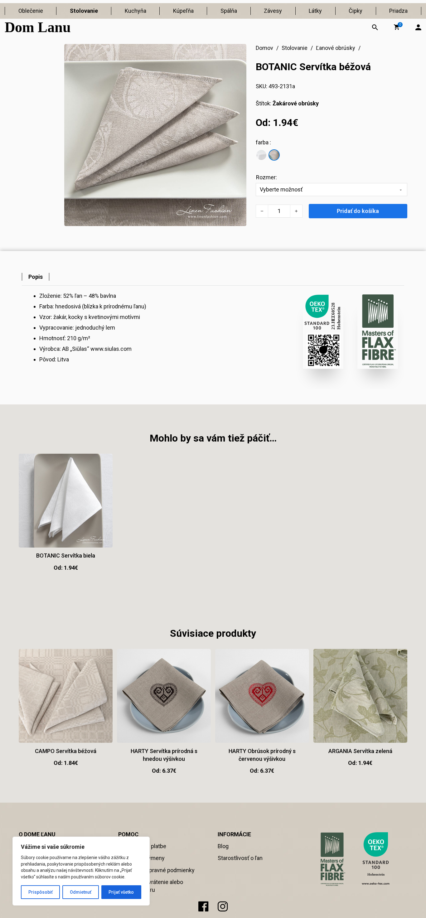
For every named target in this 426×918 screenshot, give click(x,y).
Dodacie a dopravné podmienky (156, 870)
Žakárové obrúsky (296, 103)
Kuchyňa (135, 10)
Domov (264, 48)
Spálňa (228, 10)
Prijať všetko (121, 892)
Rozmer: (266, 177)
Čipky (355, 10)
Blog (223, 846)
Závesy (273, 10)
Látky (315, 10)
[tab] (35, 277)
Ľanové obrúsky (335, 48)
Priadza (398, 10)
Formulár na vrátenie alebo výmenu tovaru (150, 886)
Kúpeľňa (183, 10)
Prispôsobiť (40, 892)
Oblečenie (30, 10)
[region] (81, 871)
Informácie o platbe (142, 846)
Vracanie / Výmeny (141, 858)
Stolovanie (84, 10)
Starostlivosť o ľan (240, 858)
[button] (396, 27)
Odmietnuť (80, 892)
